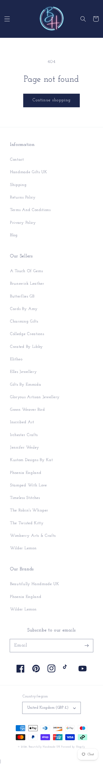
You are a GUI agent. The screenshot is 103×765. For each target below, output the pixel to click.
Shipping (18, 185)
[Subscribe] (86, 645)
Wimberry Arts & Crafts (33, 536)
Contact (17, 160)
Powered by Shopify (73, 747)
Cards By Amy (24, 309)
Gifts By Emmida (25, 385)
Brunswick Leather (27, 284)
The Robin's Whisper (29, 510)
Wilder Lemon (23, 548)
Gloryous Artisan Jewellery (35, 397)
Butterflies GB (22, 296)
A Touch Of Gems (26, 271)
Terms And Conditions (30, 210)
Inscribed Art (22, 422)
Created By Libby (26, 347)
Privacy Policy (23, 223)
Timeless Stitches (25, 498)
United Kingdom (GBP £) (48, 708)
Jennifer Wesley (24, 448)
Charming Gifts (24, 321)
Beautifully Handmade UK (34, 584)
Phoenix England (25, 473)
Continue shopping (51, 100)
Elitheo (16, 359)
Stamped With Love (28, 485)
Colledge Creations (27, 334)
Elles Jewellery (23, 372)
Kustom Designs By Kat (31, 460)
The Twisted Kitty (27, 523)
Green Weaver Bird (27, 410)
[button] (7, 19)
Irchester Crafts (24, 435)
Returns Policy (23, 197)
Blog (14, 235)
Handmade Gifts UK (28, 172)
